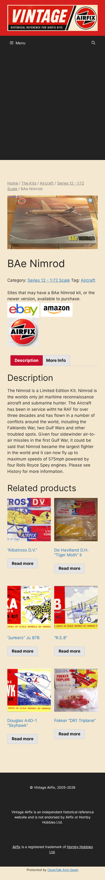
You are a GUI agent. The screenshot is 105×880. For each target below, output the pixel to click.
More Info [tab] (56, 360)
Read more (22, 563)
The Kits (28, 183)
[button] (93, 43)
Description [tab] (27, 360)
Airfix (16, 847)
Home (12, 183)
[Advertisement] (52, 105)
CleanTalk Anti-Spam (62, 870)
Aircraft (47, 183)
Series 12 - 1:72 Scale (49, 280)
